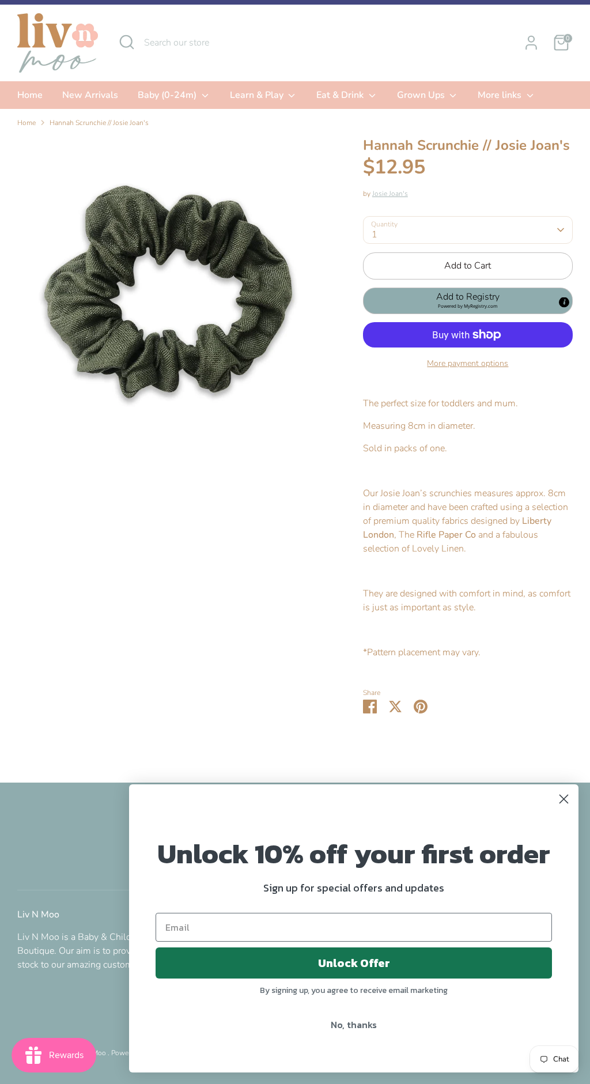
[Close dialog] (564, 799)
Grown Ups (422, 95)
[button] (468, 301)
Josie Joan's (390, 193)
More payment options (467, 363)
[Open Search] (126, 42)
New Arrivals (90, 95)
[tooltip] (564, 302)
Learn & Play (258, 95)
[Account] (531, 42)
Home (30, 95)
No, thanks (354, 1025)
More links (501, 95)
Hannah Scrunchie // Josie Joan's (99, 122)
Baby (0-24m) (168, 95)
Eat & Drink (341, 95)
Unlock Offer (354, 963)
